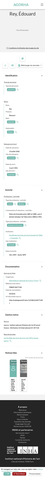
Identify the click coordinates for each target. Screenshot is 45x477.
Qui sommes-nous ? (23, 433)
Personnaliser (35, 474)
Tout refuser (20, 474)
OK (7, 474)
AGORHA (21, 5)
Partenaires (22, 442)
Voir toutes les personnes (34, 358)
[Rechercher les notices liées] (20, 238)
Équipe (22, 437)
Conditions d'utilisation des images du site (23, 48)
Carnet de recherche (22, 440)
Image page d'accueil (22, 424)
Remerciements (22, 414)
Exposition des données (22, 421)
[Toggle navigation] (42, 4)
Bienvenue (22, 410)
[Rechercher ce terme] (18, 90)
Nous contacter (22, 419)
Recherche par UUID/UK (22, 426)
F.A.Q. (22, 417)
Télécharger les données (30, 65)
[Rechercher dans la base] (11, 341)
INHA (22, 435)
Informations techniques (22, 412)
